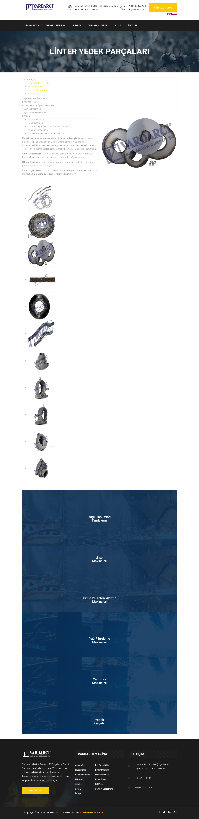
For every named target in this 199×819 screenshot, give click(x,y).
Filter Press (100, 779)
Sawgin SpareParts (104, 789)
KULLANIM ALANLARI (97, 25)
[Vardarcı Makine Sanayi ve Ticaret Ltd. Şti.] (40, 7)
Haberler (79, 779)
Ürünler (78, 784)
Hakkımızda (35, 790)
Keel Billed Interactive (92, 812)
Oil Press (99, 784)
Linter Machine (102, 770)
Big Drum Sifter (102, 765)
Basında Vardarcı (83, 774)
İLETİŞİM (132, 25)
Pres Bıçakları (34, 93)
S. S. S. (118, 25)
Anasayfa (79, 765)
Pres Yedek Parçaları (37, 90)
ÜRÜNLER (76, 25)
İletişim (78, 793)
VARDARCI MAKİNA (54, 25)
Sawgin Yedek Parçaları (39, 83)
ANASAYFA (33, 25)
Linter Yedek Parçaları (38, 86)
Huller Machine (102, 774)
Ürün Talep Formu (163, 7)
